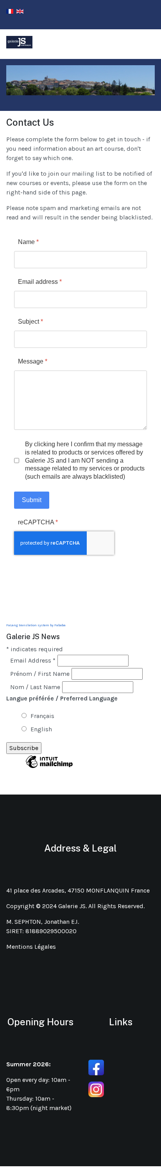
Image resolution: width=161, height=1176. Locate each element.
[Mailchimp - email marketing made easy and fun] (49, 767)
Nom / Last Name (35, 687)
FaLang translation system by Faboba (36, 625)
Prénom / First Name (40, 673)
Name (28, 242)
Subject (30, 321)
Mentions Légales (31, 946)
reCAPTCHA (38, 522)
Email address (40, 281)
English (41, 729)
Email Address (32, 660)
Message (32, 361)
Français (42, 716)
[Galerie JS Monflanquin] (19, 42)
